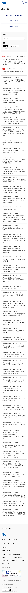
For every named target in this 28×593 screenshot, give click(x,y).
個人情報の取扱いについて (7, 584)
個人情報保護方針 (18, 580)
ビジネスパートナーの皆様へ (9, 560)
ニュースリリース (14, 46)
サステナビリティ (7, 551)
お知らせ (6, 49)
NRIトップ (4, 528)
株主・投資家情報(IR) (14, 554)
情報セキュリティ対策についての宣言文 (10, 587)
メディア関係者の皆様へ (15, 557)
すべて (5, 46)
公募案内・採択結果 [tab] (14, 26)
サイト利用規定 (9, 580)
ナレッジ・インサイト (8, 543)
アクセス (22, 560)
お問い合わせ (5, 563)
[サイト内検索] (22, 2)
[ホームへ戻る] (4, 3)
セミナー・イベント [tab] (14, 21)
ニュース (4, 554)
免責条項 (3, 580)
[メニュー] (25, 2)
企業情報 (4, 547)
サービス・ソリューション (9, 540)
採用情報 (4, 557)
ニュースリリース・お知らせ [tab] (14, 15)
